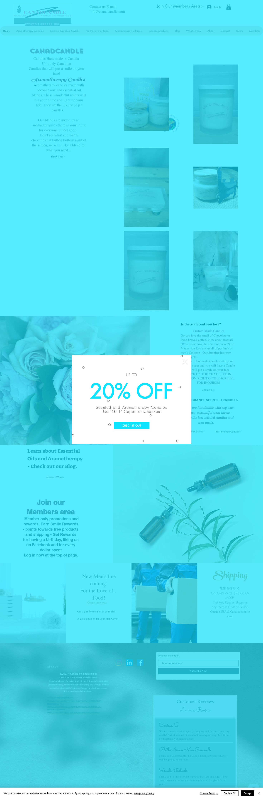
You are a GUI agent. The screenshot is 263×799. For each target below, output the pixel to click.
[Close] (259, 793)
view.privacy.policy (144, 793)
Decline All (229, 793)
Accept (247, 793)
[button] (185, 361)
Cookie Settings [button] (209, 793)
